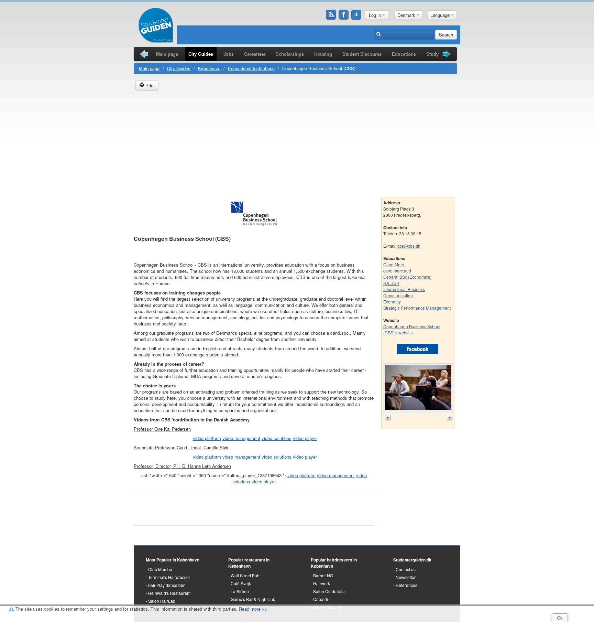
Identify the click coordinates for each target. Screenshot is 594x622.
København (209, 68)
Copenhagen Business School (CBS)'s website (411, 329)
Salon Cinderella (329, 591)
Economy (392, 301)
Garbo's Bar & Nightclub (253, 599)
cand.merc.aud (397, 271)
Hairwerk (321, 583)
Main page (167, 54)
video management (241, 438)
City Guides (200, 54)
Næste (450, 418)
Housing (323, 54)
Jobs (228, 54)
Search (446, 34)
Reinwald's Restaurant (169, 593)
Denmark (407, 15)
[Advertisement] (297, 145)
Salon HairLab (161, 601)
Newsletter (406, 577)
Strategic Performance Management (417, 308)
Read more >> (253, 608)
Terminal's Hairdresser (169, 577)
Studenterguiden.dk (412, 560)
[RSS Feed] (331, 15)
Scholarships (290, 54)
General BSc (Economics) (407, 277)
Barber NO (323, 575)
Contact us (406, 569)
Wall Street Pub (245, 575)
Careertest (254, 54)
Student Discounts (362, 54)
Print (149, 85)
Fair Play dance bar (166, 585)
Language (440, 15)
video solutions (277, 438)
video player (305, 438)
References (406, 585)
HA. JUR (391, 283)
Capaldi (320, 599)
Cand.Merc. (394, 264)
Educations (404, 54)
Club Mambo (160, 569)
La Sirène (240, 591)
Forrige (388, 418)
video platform (207, 438)
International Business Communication (404, 292)
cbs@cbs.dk (408, 246)
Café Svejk (241, 583)
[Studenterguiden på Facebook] (344, 15)
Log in (375, 15)
